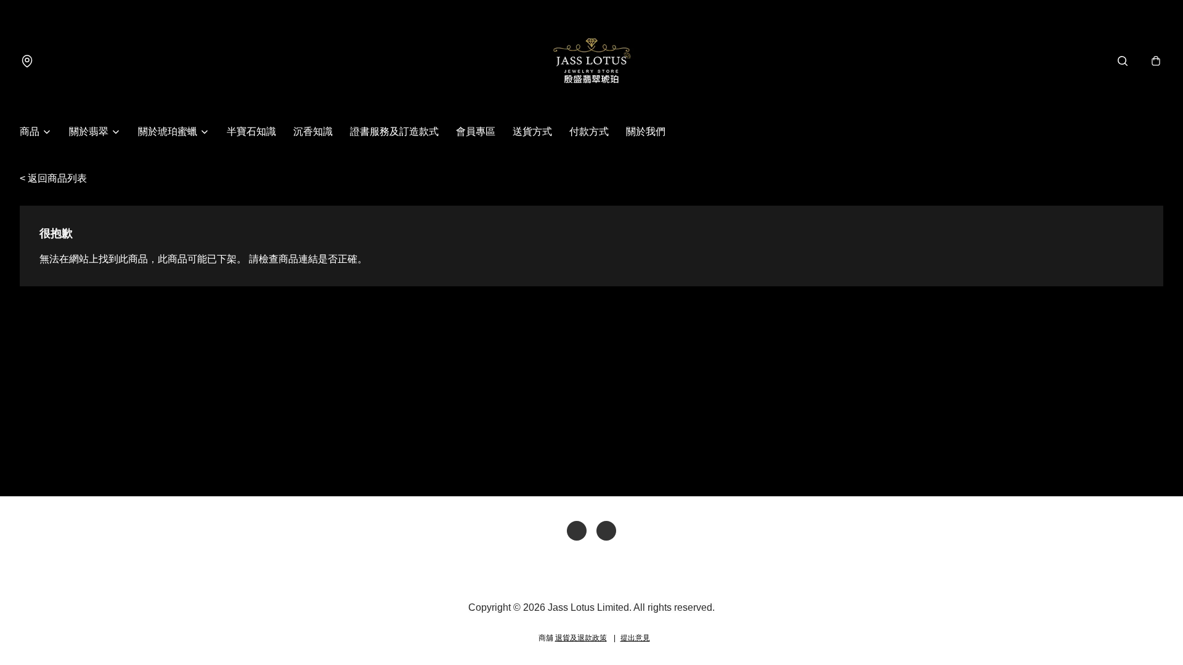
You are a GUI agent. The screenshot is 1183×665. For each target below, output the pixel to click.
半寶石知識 (251, 131)
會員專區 (475, 131)
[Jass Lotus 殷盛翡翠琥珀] (591, 61)
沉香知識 (313, 131)
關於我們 (645, 131)
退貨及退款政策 (581, 638)
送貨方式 (532, 131)
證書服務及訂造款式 (394, 131)
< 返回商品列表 (53, 178)
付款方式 (589, 131)
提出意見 (635, 638)
